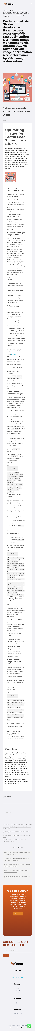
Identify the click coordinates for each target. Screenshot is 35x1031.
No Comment (26, 119)
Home (5, 10)
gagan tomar (7, 852)
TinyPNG (13, 354)
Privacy (17, 975)
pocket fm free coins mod (10, 870)
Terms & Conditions (17, 977)
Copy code (12, 468)
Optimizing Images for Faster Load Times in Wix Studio (16, 111)
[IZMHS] (11, 3)
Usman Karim (17, 119)
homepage (6, 876)
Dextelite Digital (8, 858)
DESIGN (5, 121)
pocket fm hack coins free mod (12, 864)
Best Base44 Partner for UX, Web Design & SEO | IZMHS (17, 824)
